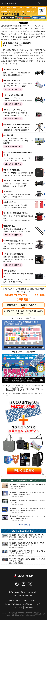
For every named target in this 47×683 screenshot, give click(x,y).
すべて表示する (24, 524)
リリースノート (17, 608)
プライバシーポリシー (30, 601)
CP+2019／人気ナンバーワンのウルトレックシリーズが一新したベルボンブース (27, 552)
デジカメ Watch (23, 17)
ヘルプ (38, 604)
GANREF (8, 17)
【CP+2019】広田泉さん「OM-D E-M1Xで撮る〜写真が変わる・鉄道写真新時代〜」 (27, 509)
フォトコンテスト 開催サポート (23, 595)
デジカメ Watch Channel (28, 592)
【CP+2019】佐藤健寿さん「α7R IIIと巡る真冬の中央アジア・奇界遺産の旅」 (27, 493)
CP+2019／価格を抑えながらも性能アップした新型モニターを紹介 (27, 560)
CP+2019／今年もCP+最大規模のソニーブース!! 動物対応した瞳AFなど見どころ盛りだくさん (26, 536)
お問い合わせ (29, 608)
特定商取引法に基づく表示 (13, 604)
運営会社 (11, 601)
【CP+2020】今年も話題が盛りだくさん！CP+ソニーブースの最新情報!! (27, 485)
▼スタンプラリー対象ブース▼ (23, 318)
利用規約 (18, 601)
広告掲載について (28, 604)
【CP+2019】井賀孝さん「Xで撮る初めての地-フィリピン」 (27, 501)
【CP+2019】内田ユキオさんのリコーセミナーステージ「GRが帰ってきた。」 (27, 517)
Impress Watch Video (38, 17)
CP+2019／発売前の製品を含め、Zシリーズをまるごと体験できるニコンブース (26, 544)
